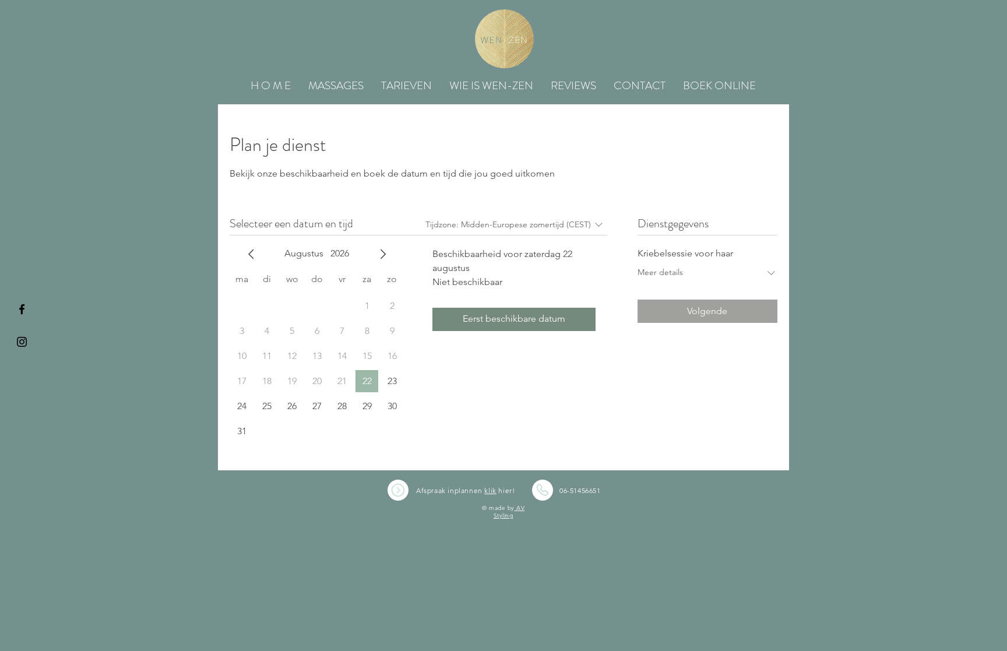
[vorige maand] (251, 254)
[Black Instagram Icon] (22, 342)
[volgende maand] (383, 254)
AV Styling (509, 511)
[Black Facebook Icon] (22, 309)
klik (490, 490)
